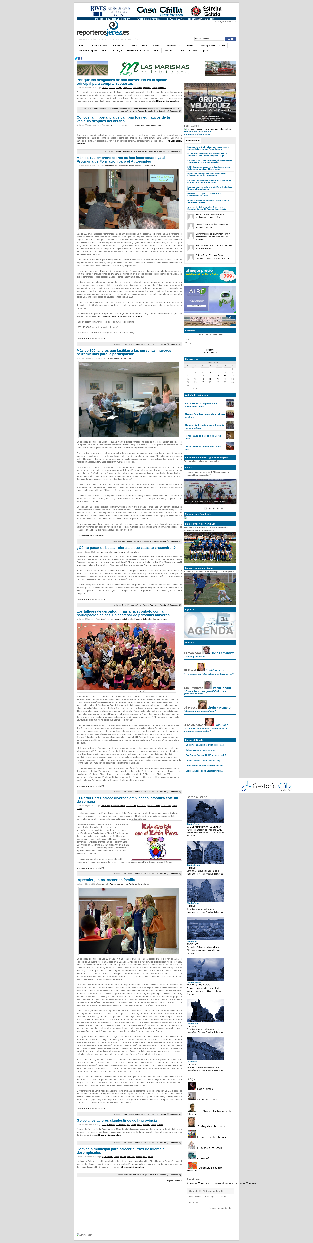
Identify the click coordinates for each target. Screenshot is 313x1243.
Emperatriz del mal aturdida (204, 1169)
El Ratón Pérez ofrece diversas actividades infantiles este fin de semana (127, 800)
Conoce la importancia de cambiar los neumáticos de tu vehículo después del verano (123, 119)
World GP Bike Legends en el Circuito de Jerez (201, 405)
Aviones (193, 1183)
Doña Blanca (131, 806)
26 (203, 382)
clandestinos (121, 1125)
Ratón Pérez (166, 806)
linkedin (130, 552)
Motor (134, 45)
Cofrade (193, 50)
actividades (105, 806)
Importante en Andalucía (128, 109)
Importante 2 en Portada (108, 109)
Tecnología (117, 50)
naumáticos (125, 125)
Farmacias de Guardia (235, 1183)
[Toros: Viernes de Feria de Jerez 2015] (230, 449)
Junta (133, 1125)
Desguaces (127, 88)
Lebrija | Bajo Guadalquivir (212, 45)
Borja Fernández (222, 653)
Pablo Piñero (222, 688)
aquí (98, 316)
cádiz (104, 1125)
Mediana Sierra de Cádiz (170, 109)
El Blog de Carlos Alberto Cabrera (209, 1112)
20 (210, 379)
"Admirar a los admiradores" (200, 711)
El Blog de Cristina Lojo (211, 1126)
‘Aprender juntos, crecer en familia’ (106, 880)
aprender (105, 884)
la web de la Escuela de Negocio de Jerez (124, 316)
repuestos (147, 88)
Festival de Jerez (99, 45)
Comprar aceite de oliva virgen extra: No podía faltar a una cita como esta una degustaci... (213, 237)
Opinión (205, 50)
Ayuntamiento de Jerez (119, 884)
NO (189, 344)
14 (218, 376)
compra (119, 88)
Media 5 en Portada (135, 1114)
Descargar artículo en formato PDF (91, 338)
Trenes (218, 1183)
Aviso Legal (210, 1197)
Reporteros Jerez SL (214, 1191)
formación (122, 552)
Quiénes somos (196, 1197)
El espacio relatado (209, 1148)
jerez (147, 165)
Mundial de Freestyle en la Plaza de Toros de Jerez (204, 426)
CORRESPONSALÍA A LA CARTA (91, 39)
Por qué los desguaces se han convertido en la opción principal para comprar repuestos (122, 82)
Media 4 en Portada (135, 1143)
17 (188, 379)
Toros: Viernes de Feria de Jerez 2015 (203, 448)
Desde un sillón (206, 1099)
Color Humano (204, 1089)
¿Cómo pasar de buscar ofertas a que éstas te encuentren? (126, 548)
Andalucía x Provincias (138, 50)
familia (131, 884)
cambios (109, 125)
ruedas (153, 125)
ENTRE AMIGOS (191, 126)
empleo (123, 1157)
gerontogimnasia (114, 619)
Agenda (252, 1183)
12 (203, 376)
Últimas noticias (193, 140)
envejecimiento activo (114, 358)
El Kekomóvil (204, 1158)
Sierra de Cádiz (173, 45)
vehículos (162, 88)
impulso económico (136, 165)
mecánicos (137, 88)
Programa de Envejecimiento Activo (148, 619)
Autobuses (205, 1183)
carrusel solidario (118, 806)
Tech (104, 50)
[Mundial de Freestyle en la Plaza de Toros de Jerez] (230, 428)
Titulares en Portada (158, 605)
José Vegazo (215, 670)
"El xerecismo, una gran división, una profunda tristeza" (205, 692)
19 (203, 379)
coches (112, 88)
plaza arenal (141, 806)
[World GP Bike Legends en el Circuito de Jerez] (230, 406)
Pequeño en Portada (150, 541)
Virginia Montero (219, 707)
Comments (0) (175, 111)
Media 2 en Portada (129, 151)
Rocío (144, 45)
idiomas (139, 1157)
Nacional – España (88, 50)
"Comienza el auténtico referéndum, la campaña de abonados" (205, 729)
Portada (82, 45)
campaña (111, 1125)
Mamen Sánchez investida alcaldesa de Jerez (205, 415)
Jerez (156, 50)
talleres (154, 88)
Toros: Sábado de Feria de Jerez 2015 (203, 437)
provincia (146, 1125)
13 (210, 376)
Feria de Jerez (119, 45)
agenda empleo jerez (109, 552)
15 (225, 376)
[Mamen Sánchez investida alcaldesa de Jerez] (230, 417)
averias (105, 88)
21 (218, 379)
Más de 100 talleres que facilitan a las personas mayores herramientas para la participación (124, 352)
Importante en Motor (147, 109)
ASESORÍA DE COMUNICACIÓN (123, 39)
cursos (116, 1157)
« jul (195, 389)
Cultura (181, 50)
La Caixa (138, 884)
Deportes (168, 50)
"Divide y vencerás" (195, 656)
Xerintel (227, 1208)
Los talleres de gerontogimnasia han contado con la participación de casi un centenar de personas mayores (123, 613)
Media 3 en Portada (135, 344)
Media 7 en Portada (135, 792)
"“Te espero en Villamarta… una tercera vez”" (209, 674)
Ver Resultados (210, 353)
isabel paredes (128, 619)
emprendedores (121, 165)
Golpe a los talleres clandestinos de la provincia (117, 1120)
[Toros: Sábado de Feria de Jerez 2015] (230, 439)
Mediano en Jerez (125, 111)
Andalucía (190, 45)
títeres (79, 809)
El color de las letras (211, 1137)
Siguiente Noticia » (174, 1181)
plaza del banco (153, 806)
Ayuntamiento (107, 1157)
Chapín (104, 619)
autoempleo (109, 165)
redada (153, 1125)
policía (139, 1125)
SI (188, 339)
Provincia (156, 45)
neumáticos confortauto (140, 125)
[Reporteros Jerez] (108, 27)
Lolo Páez (221, 725)
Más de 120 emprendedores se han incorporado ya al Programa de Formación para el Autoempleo (121, 159)
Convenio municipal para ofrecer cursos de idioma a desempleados (120, 1151)
